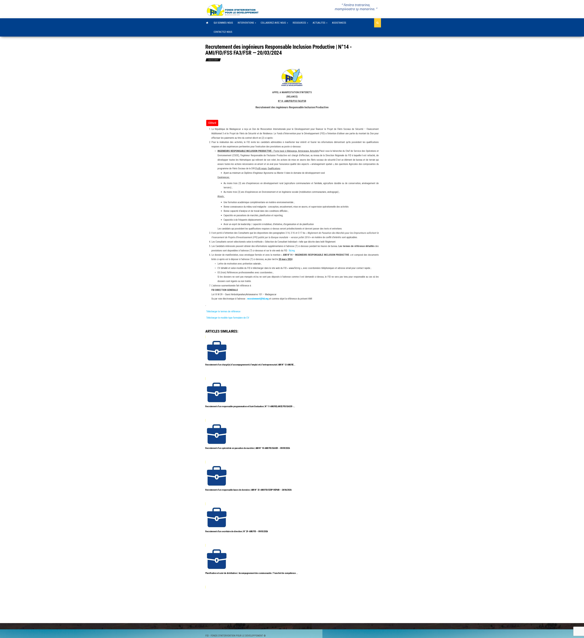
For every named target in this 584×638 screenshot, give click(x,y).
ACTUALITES (319, 22)
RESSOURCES (300, 22)
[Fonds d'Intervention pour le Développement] (207, 22)
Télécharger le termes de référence (223, 311)
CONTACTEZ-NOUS (223, 31)
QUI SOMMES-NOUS (223, 22)
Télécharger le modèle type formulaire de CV (227, 317)
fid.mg (292, 250)
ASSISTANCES (339, 22)
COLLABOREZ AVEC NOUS (274, 22)
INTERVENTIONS (246, 22)
